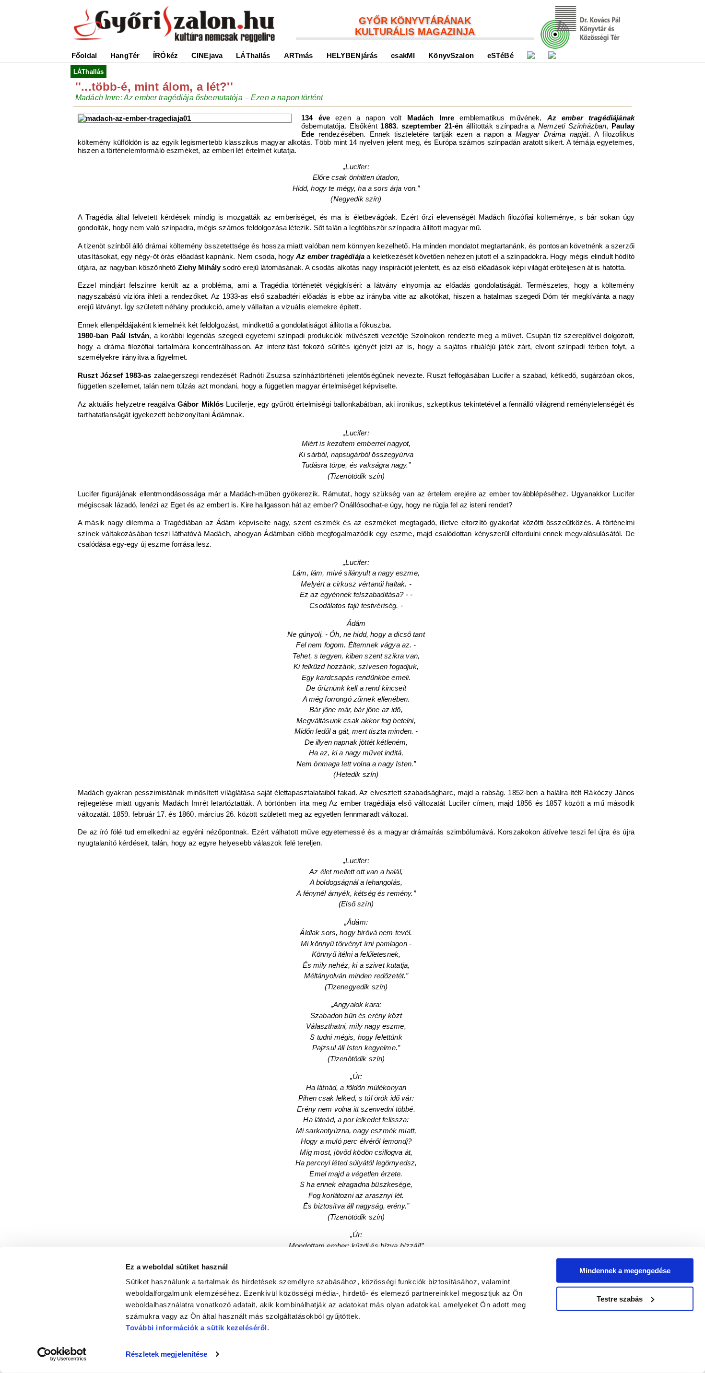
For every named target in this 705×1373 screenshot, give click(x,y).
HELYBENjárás (352, 55)
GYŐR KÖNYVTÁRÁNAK (415, 20)
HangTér (125, 55)
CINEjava (207, 55)
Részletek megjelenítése (166, 1354)
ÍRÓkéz (165, 55)
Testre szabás (620, 1298)
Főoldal (84, 55)
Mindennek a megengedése (624, 1271)
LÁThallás (253, 55)
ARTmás (298, 55)
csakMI (403, 55)
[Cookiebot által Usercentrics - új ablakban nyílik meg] (62, 1354)
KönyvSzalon (451, 55)
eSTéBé (500, 55)
